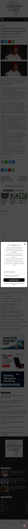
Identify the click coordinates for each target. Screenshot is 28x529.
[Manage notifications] (24, 525)
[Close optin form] (25, 244)
